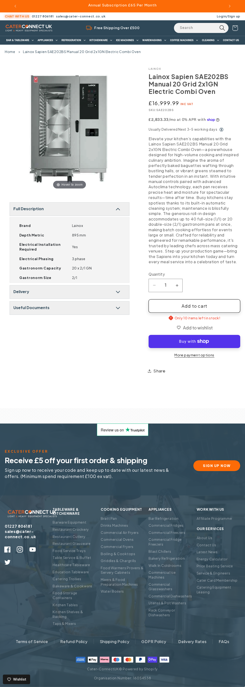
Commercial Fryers (117, 546)
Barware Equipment (69, 522)
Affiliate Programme (214, 518)
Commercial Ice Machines (162, 574)
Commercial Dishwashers (170, 596)
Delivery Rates (192, 641)
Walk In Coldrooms (165, 565)
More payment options (194, 355)
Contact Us (206, 545)
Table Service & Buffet (72, 557)
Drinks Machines (114, 525)
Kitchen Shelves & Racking (68, 614)
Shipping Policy (114, 641)
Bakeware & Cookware (72, 586)
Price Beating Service (215, 566)
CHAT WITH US (17, 16)
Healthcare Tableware (71, 565)
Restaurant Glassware (71, 543)
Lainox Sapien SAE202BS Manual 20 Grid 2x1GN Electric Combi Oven (82, 51)
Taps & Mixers (64, 623)
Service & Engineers (213, 573)
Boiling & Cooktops (118, 554)
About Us (204, 538)
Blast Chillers (160, 551)
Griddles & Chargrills (118, 560)
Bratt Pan (109, 518)
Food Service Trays (69, 550)
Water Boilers (112, 591)
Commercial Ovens (117, 539)
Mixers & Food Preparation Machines (119, 581)
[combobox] (201, 28)
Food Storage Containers (65, 595)
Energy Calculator (212, 559)
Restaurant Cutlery (69, 536)
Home (10, 51)
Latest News (207, 552)
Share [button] (159, 370)
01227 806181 (43, 16)
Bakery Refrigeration (167, 558)
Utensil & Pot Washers (167, 603)
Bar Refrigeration (163, 518)
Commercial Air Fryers (120, 532)
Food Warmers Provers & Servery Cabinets (122, 570)
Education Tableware (71, 572)
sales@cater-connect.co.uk (81, 16)
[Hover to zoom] (69, 128)
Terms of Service (32, 641)
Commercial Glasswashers (161, 586)
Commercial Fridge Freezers (165, 541)
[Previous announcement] (15, 6)
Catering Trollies (67, 579)
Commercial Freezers (167, 532)
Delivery (21, 291)
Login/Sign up (228, 16)
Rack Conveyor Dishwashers (162, 612)
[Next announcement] (229, 6)
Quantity (157, 274)
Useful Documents (31, 307)
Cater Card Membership (217, 580)
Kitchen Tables (65, 605)
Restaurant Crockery (71, 529)
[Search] (222, 28)
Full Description (28, 208)
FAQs (224, 641)
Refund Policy (73, 641)
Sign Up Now (217, 465)
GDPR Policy (153, 641)
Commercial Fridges (166, 525)
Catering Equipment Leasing (214, 589)
